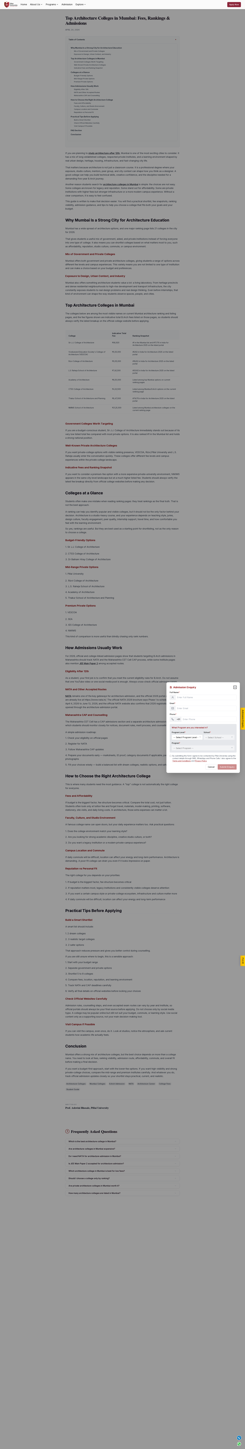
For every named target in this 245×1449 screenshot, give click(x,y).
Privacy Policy (201, 761)
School (207, 732)
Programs (51, 4)
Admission (67, 4)
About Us (35, 4)
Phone (173, 714)
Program (176, 743)
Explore (79, 4)
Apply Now (234, 4)
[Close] (235, 687)
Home (24, 4)
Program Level (179, 732)
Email (172, 703)
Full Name (175, 692)
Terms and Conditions (181, 761)
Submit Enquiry (227, 767)
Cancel (211, 767)
